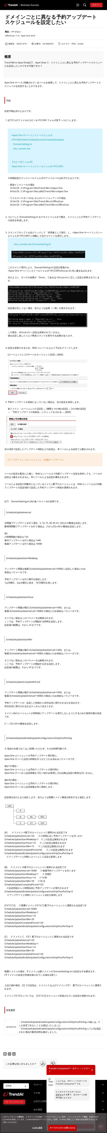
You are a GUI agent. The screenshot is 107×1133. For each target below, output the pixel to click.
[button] (77, 5)
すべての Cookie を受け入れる (62, 1127)
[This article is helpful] (43, 1064)
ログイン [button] (96, 5)
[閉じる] (102, 1117)
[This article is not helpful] (53, 1064)
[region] (53, 1123)
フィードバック (16, 1101)
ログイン (60, 1094)
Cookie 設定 (37, 1127)
